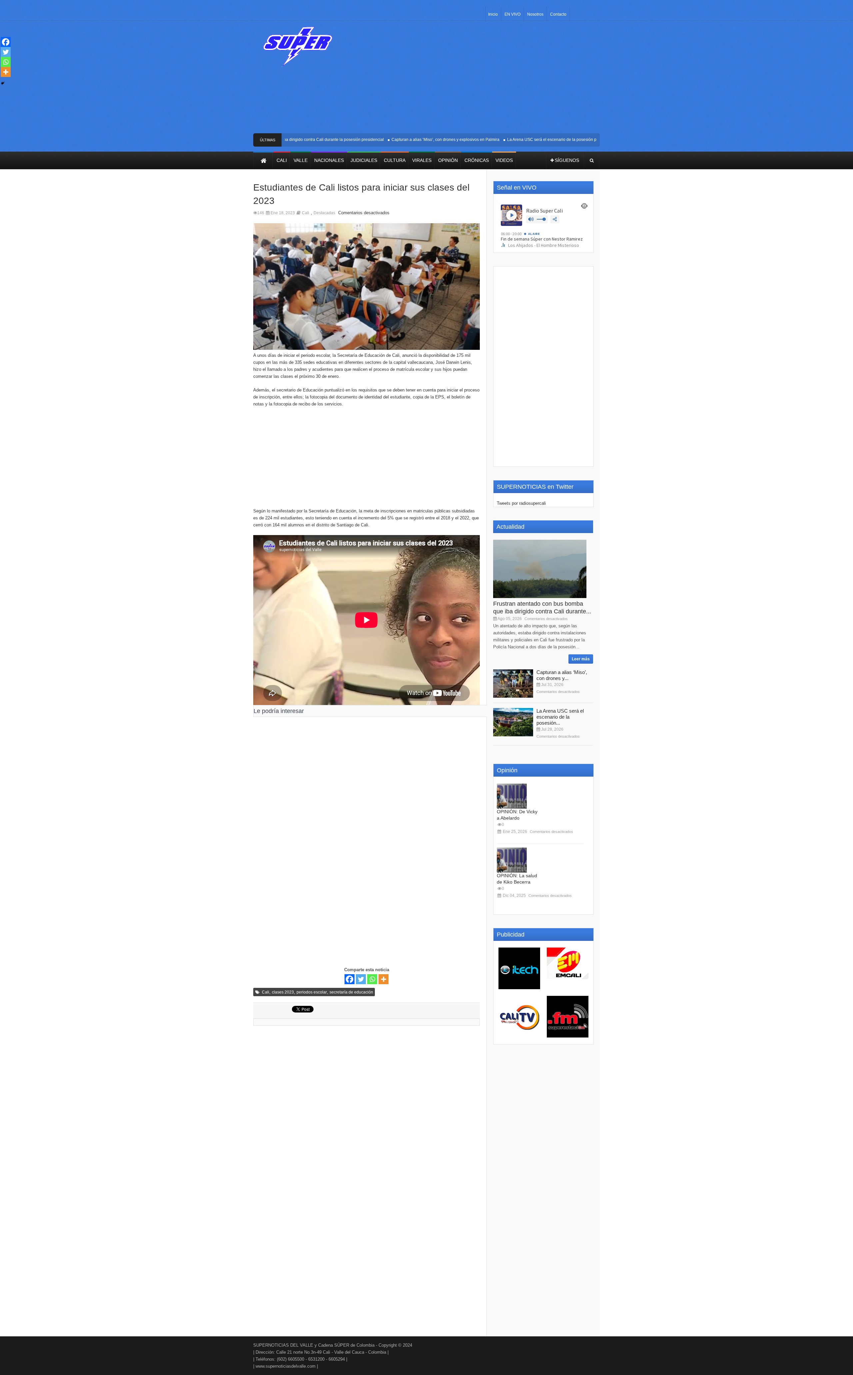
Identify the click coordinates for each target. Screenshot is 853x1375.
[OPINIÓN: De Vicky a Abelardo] (512, 796)
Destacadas (324, 213)
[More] (384, 979)
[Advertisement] (476, 80)
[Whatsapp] (372, 979)
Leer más (581, 659)
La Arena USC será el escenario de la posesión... (560, 717)
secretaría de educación (351, 992)
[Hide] (2, 83)
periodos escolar (312, 992)
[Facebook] (350, 979)
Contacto (558, 14)
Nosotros (535, 14)
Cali (305, 213)
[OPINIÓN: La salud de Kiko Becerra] (512, 860)
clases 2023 (283, 992)
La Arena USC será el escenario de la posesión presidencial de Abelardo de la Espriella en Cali (572, 139)
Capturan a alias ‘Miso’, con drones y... (561, 675)
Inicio (493, 14)
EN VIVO (512, 14)
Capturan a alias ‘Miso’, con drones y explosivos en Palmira (424, 139)
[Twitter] (361, 979)
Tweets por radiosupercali (521, 503)
